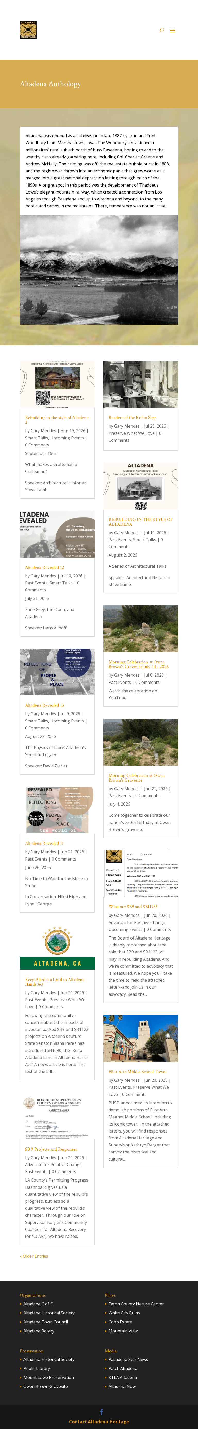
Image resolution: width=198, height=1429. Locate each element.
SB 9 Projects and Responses (51, 1149)
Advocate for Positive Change (53, 1164)
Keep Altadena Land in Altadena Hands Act (54, 982)
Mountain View (123, 1331)
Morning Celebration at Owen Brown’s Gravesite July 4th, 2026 (139, 664)
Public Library (36, 1368)
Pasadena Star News (128, 1359)
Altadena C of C (38, 1304)
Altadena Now (122, 1386)
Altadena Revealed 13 (44, 705)
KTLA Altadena (123, 1377)
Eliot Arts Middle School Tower (138, 1072)
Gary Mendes (43, 430)
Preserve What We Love (132, 433)
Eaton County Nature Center (136, 1304)
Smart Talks (36, 438)
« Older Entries (34, 1256)
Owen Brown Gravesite (45, 1386)
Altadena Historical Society (49, 1313)
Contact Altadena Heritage (99, 1422)
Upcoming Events (67, 438)
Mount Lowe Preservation (48, 1377)
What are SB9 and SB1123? (133, 907)
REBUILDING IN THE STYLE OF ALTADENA (141, 522)
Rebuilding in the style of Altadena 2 (56, 420)
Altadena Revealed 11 (44, 843)
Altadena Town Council (45, 1322)
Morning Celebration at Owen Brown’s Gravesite (137, 778)
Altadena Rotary (38, 1331)
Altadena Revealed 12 (44, 568)
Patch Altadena (123, 1368)
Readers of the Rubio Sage (132, 418)
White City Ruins (124, 1313)
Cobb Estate (120, 1322)
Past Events (36, 583)
